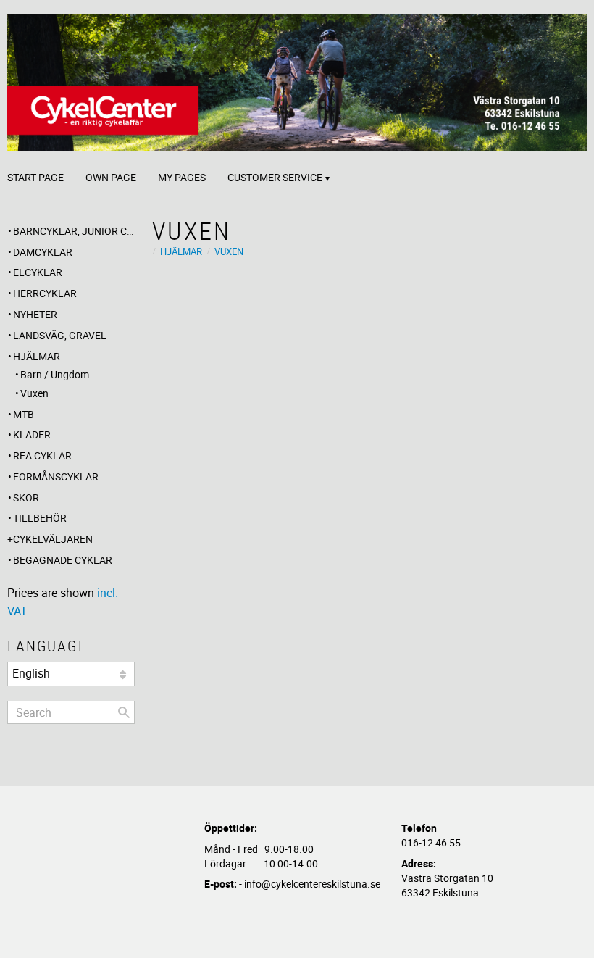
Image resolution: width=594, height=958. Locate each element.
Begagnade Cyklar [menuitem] (62, 560)
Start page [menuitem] (35, 177)
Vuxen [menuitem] (34, 393)
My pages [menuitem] (182, 177)
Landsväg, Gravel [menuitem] (59, 335)
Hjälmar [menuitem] (36, 356)
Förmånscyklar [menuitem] (56, 476)
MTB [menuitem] (23, 414)
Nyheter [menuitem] (35, 314)
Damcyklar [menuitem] (42, 252)
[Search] (124, 712)
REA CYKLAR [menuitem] (42, 455)
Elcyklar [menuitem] (37, 272)
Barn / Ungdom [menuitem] (54, 374)
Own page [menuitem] (110, 177)
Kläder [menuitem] (32, 434)
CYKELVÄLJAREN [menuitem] (53, 539)
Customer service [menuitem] (274, 177)
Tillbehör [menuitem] (40, 518)
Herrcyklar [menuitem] (45, 293)
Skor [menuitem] (26, 497)
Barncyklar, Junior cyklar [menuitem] (74, 231)
